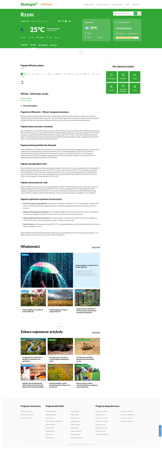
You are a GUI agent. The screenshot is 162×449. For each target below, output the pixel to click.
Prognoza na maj (100, 424)
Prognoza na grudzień (127, 421)
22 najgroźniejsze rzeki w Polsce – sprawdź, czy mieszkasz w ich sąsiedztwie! (32, 359)
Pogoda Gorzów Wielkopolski (54, 421)
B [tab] (24, 74)
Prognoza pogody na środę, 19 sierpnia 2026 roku (58, 310)
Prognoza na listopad (127, 418)
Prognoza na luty (100, 414)
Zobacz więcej (96, 247)
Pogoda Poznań (75, 418)
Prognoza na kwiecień (102, 421)
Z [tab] (93, 74)
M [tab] (56, 74)
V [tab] (82, 74)
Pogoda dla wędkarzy (27, 418)
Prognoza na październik (128, 414)
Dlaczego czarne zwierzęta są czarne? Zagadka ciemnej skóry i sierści (59, 359)
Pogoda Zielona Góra (77, 437)
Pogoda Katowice (51, 424)
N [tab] (58, 74)
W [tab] (85, 74)
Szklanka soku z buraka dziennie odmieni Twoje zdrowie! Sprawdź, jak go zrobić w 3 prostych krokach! (33, 385)
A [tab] (21, 74)
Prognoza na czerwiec (102, 428)
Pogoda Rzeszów (75, 421)
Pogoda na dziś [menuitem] (89, 4)
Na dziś (33, 45)
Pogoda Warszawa (76, 431)
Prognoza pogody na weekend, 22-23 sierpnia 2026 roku (87, 266)
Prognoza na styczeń (101, 411)
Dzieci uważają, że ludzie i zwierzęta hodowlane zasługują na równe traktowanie (87, 385)
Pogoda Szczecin (75, 424)
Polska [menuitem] (127, 4)
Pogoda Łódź (49, 434)
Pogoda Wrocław (76, 434)
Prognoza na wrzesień (127, 411)
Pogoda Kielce (50, 428)
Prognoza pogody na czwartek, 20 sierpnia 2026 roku (32, 310)
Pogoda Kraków (50, 431)
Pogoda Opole (75, 414)
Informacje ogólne (26, 98)
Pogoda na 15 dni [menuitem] (117, 4)
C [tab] (27, 74)
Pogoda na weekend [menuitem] (102, 4)
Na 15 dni (53, 45)
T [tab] (77, 74)
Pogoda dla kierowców (27, 414)
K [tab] (48, 74)
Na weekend (42, 45)
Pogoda (46, 4)
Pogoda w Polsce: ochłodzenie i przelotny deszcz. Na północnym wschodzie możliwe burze (86, 310)
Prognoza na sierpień (102, 434)
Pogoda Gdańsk (50, 418)
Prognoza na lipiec (101, 431)
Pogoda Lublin (50, 437)
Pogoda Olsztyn (75, 411)
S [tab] (72, 74)
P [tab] (64, 74)
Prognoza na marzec (101, 418)
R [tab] (69, 74)
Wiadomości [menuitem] (136, 4)
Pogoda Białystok (51, 411)
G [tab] (37, 74)
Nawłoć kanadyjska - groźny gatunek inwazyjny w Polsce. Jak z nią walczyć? (59, 385)
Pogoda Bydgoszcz (51, 414)
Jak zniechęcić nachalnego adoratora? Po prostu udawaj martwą (85, 359)
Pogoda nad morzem (26, 411)
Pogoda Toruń (75, 428)
